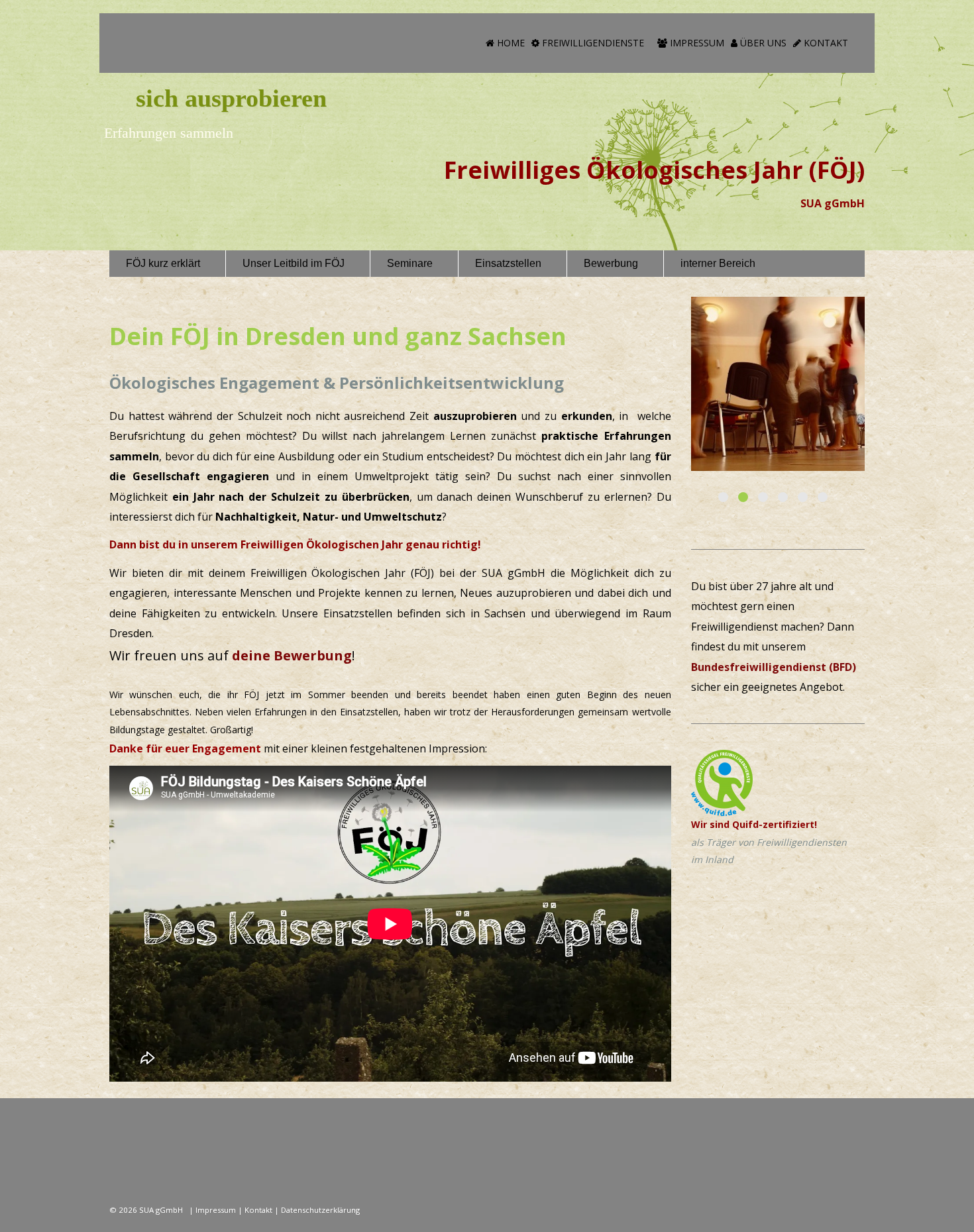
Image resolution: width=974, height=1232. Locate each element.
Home (509, 42)
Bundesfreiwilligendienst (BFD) (773, 667)
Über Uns (761, 42)
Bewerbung (611, 263)
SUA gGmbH (162, 1210)
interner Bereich (717, 263)
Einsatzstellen (508, 263)
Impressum (695, 42)
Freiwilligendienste (591, 42)
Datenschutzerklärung (320, 1210)
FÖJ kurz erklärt (163, 263)
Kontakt (824, 42)
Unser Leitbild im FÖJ (294, 263)
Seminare (410, 263)
